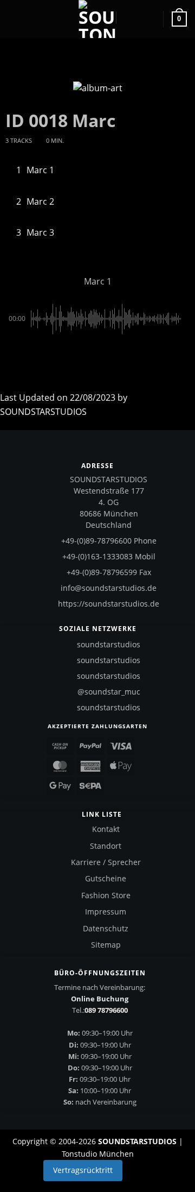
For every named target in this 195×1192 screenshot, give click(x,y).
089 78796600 (106, 1010)
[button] (14, 18)
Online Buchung (99, 999)
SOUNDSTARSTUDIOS (43, 412)
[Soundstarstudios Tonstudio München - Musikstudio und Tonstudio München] (97, 19)
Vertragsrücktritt (83, 1170)
